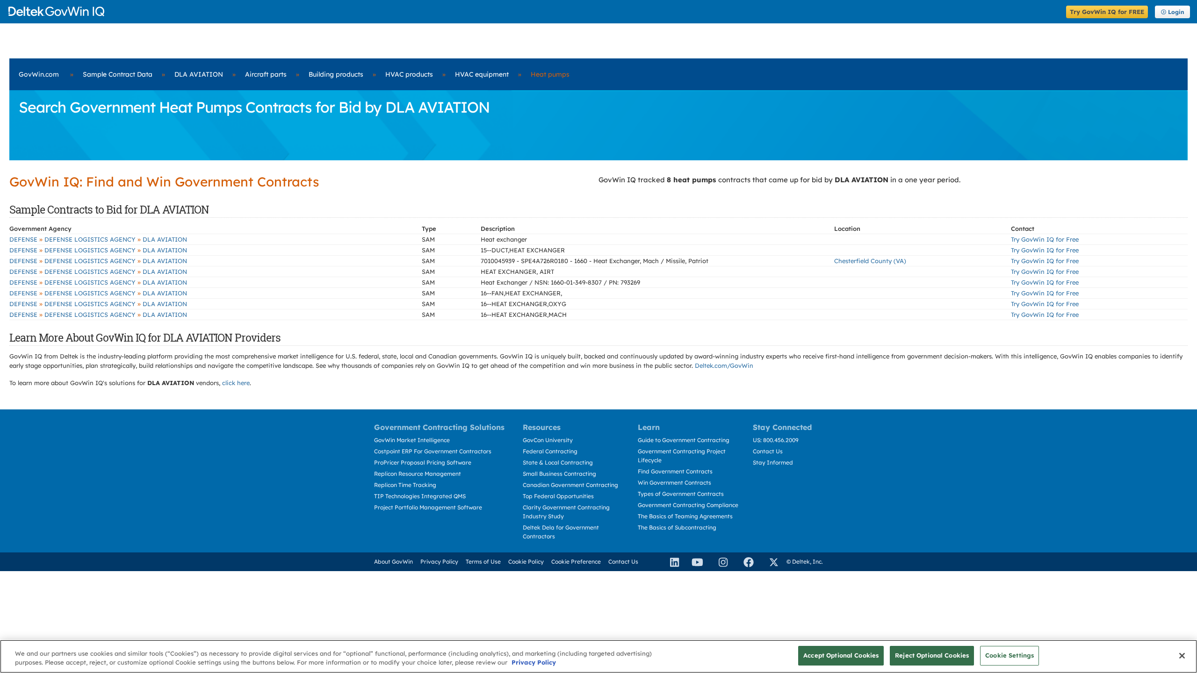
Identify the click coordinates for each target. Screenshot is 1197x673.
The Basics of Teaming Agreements (685, 516)
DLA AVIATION (198, 74)
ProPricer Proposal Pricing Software (422, 462)
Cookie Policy (526, 561)
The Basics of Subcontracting (677, 527)
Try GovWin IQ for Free (1045, 239)
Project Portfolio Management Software (428, 507)
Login (1176, 11)
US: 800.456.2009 (776, 440)
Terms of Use (483, 561)
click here (236, 383)
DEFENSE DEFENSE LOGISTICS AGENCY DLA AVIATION (98, 239)
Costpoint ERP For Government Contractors (432, 451)
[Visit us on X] (769, 561)
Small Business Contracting (559, 473)
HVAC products (409, 74)
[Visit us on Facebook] (744, 561)
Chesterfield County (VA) (870, 261)
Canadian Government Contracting (570, 484)
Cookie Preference (576, 561)
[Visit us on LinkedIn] (670, 561)
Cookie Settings (1009, 655)
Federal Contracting (550, 451)
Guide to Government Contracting (683, 440)
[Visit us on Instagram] (719, 561)
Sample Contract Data (117, 74)
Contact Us (768, 451)
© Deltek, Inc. (804, 561)
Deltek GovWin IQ (534, 11)
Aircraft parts (266, 74)
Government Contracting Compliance (688, 504)
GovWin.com (39, 74)
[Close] (1182, 655)
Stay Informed (773, 462)
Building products (336, 74)
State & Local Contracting (558, 462)
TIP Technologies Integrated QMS (420, 496)
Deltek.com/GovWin (724, 365)
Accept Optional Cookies (841, 655)
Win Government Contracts (674, 482)
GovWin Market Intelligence (412, 440)
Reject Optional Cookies (932, 655)
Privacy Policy (439, 561)
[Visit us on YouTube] (694, 561)
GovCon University (548, 440)
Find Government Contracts (675, 471)
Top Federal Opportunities (558, 496)
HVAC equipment (482, 74)
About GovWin (393, 561)
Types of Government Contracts (681, 493)
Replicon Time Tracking (405, 484)
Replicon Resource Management (417, 473)
